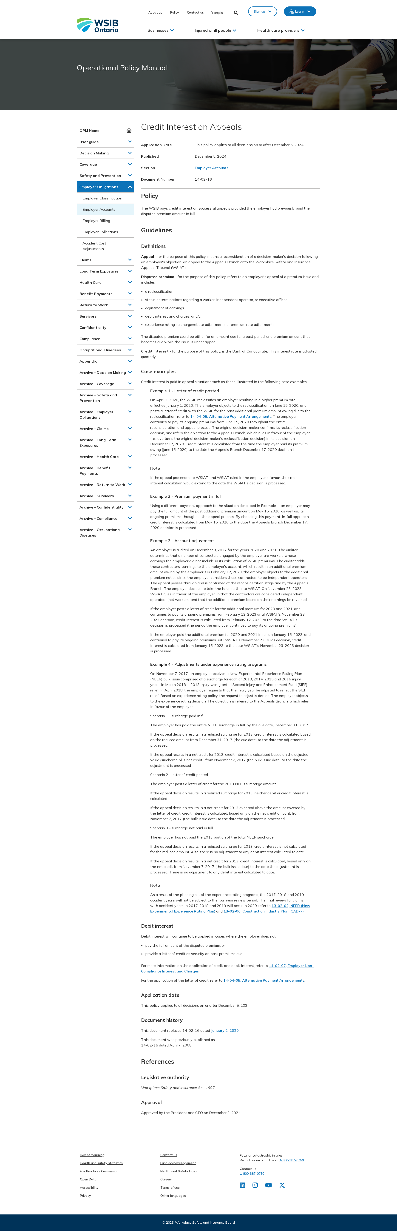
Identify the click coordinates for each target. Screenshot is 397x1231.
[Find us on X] (282, 1186)
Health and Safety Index (178, 1171)
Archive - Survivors (96, 496)
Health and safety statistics (101, 1163)
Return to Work (93, 305)
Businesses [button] (158, 30)
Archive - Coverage (96, 383)
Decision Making (94, 153)
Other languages (173, 1196)
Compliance (89, 338)
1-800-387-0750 (291, 1160)
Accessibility (89, 1188)
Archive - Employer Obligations (96, 414)
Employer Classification (102, 198)
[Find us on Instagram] (255, 1186)
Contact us (195, 12)
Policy (174, 12)
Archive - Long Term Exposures (97, 443)
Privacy (85, 1196)
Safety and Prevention (100, 175)
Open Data (88, 1179)
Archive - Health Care (99, 456)
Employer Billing (96, 220)
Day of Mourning (92, 1155)
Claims (85, 260)
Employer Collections (100, 232)
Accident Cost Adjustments (94, 246)
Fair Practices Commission (99, 1171)
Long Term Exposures (99, 271)
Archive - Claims (94, 428)
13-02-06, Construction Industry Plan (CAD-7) (264, 911)
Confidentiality (92, 327)
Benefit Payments (96, 293)
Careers (166, 1179)
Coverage (88, 164)
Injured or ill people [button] (213, 30)
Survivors (88, 316)
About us (155, 12)
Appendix (88, 361)
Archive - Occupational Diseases (100, 532)
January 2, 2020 (225, 1030)
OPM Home (89, 130)
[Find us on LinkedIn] (242, 1186)
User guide (89, 141)
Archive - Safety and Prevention (98, 398)
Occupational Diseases (100, 350)
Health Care (90, 282)
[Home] (97, 25)
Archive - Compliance (98, 518)
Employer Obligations (98, 187)
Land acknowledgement (178, 1163)
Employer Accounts (98, 209)
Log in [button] (299, 11)
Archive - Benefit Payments (94, 471)
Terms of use (170, 1188)
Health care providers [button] (278, 30)
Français (217, 13)
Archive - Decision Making (102, 372)
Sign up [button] (259, 11)
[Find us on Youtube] (268, 1186)
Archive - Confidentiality (101, 507)
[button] (130, 141)
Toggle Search (236, 12)
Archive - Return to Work (102, 484)
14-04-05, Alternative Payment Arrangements (230, 416)
